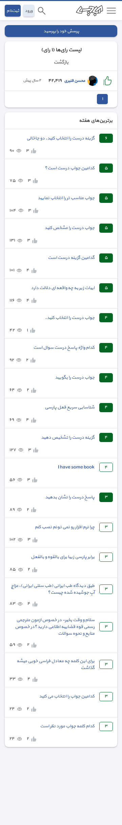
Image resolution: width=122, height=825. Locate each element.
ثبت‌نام (12, 10)
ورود (29, 10)
